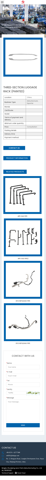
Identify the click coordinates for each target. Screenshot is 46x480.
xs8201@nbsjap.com (12, 455)
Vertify (9, 389)
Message (10, 398)
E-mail (9, 372)
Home (4, 25)
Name (9, 363)
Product (11, 25)
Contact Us (14, 148)
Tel (7, 381)
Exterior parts (22, 25)
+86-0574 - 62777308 (13, 452)
